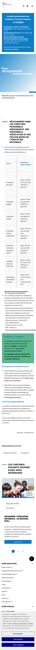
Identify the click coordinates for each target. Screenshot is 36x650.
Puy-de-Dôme (16, 380)
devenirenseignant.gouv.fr (9, 574)
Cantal (31, 378)
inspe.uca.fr (5, 598)
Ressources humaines (10, 453)
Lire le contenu (18, 542)
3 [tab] (23, 551)
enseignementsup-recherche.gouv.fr (12, 571)
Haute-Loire (7, 380)
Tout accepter (18, 645)
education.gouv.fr (7, 567)
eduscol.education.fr (8, 578)
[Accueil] (7, 4)
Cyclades (20, 22)
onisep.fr (4, 591)
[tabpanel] (18, 512)
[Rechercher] (23, 6)
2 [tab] (18, 551)
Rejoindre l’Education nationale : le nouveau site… (16, 518)
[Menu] (32, 6)
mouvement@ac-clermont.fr (12, 397)
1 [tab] (13, 551)
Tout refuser (18, 639)
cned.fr (4, 584)
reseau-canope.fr (7, 581)
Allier (27, 378)
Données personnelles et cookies (22, 624)
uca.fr (3, 595)
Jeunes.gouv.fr (6, 588)
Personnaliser (18, 634)
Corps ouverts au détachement (16, 293)
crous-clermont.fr (7, 602)
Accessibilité (27, 6)
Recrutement (25, 453)
